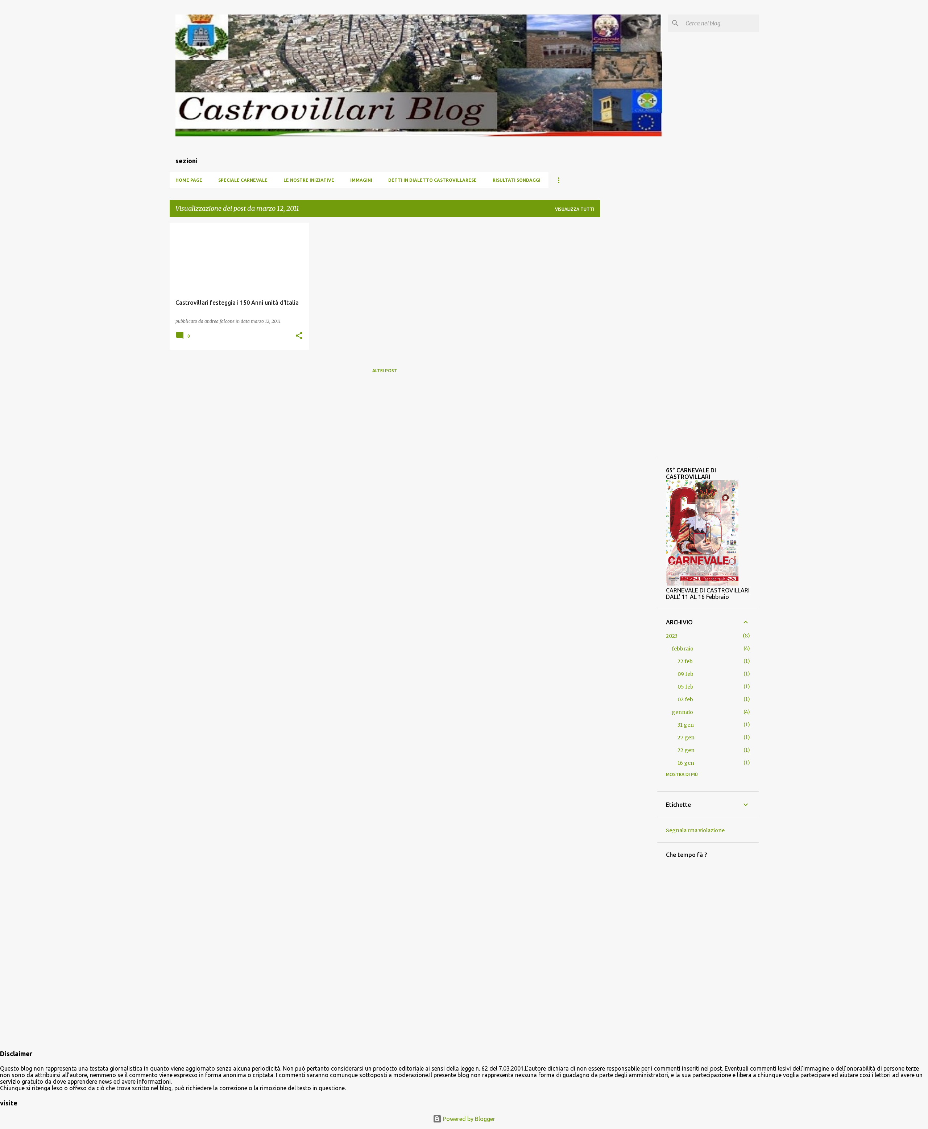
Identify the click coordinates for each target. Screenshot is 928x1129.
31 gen (686, 725)
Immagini (361, 180)
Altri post (384, 370)
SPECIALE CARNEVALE (243, 180)
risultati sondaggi (516, 180)
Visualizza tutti (574, 209)
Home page (188, 180)
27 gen (686, 737)
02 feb (685, 699)
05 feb (685, 686)
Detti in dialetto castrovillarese (432, 180)
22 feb (685, 661)
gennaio (682, 712)
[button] (299, 336)
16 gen (686, 763)
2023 (672, 636)
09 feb (685, 674)
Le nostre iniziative (308, 180)
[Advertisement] (628, 331)
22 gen (686, 750)
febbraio (682, 648)
